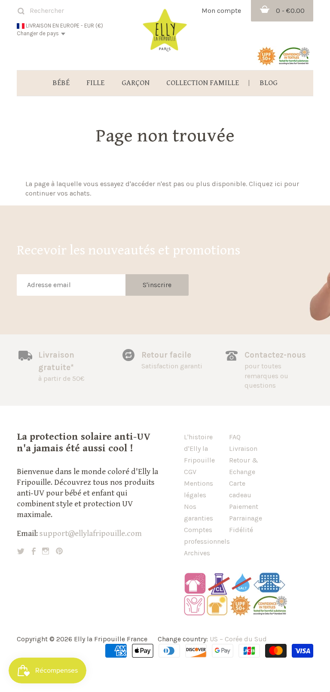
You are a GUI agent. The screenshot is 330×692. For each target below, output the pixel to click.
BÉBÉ (61, 83)
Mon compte (221, 10)
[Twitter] (21, 551)
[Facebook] (34, 551)
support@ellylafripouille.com (91, 533)
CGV (190, 472)
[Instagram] (45, 551)
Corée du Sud (246, 639)
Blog (269, 83)
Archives (197, 553)
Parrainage (245, 518)
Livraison (243, 448)
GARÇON (136, 83)
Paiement (243, 506)
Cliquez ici (265, 184)
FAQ (235, 437)
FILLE (95, 83)
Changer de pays (38, 33)
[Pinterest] (59, 551)
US (214, 639)
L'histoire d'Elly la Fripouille (199, 448)
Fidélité (241, 530)
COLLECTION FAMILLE (202, 83)
